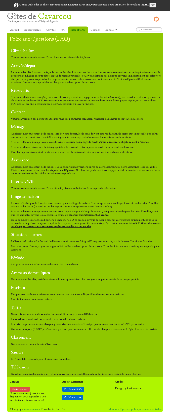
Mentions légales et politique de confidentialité (135, 409)
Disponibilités (75, 389)
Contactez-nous (20, 389)
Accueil (14, 29)
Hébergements (32, 29)
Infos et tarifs (78, 29)
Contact (95, 29)
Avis (63, 29)
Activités (51, 29)
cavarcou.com (32, 409)
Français (111, 29)
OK (153, 5)
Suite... (145, 4)
